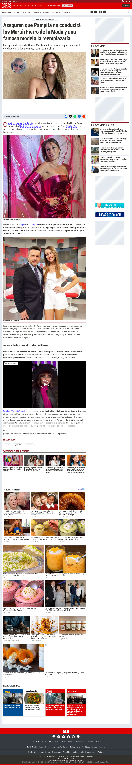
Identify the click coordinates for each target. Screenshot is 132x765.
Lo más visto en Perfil (103, 125)
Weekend (71, 742)
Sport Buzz (86, 747)
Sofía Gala (17, 12)
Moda (47, 6)
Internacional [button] (55, 6)
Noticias (16, 6)
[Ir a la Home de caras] (6, 7)
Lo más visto (98, 46)
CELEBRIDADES (39, 19)
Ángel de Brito (72, 126)
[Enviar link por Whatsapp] (74, 116)
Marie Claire (53, 742)
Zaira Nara (67, 12)
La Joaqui (46, 12)
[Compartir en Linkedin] (79, 116)
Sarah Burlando (56, 12)
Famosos (23, 6)
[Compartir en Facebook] (66, 116)
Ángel (22, 224)
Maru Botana (37, 12)
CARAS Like (67, 5)
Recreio (94, 747)
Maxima (102, 747)
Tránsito (101, 752)
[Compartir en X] (70, 116)
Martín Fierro (29, 445)
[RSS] (73, 736)
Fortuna (63, 742)
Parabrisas (80, 742)
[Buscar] (128, 12)
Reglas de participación (88, 752)
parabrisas (76, 691)
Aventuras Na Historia (60, 747)
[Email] (83, 116)
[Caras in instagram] (91, 12)
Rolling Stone (75, 747)
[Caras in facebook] (95, 12)
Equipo (75, 752)
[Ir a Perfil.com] (126, 2)
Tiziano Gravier (6, 12)
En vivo (127, 6)
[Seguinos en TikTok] (104, 12)
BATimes (98, 742)
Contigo (47, 747)
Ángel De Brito (18, 445)
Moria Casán (26, 12)
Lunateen (89, 742)
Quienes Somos (44, 752)
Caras (41, 747)
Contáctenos (56, 752)
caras (55, 691)
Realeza (40, 6)
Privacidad (67, 752)
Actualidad (32, 6)
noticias (13, 691)
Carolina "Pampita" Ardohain (15, 411)
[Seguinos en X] (100, 12)
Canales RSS (32, 752)
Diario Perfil (35, 742)
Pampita (34, 224)
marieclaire (34, 691)
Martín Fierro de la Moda (30, 126)
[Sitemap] (78, 736)
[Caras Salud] (109, 208)
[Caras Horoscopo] (109, 217)
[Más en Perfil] (14, 686)
